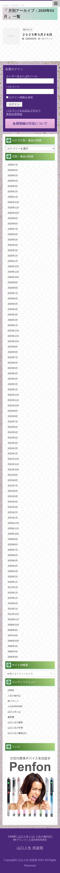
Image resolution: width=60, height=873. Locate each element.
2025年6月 (13, 234)
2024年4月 (13, 309)
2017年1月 (13, 587)
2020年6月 (13, 555)
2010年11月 (13, 619)
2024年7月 (13, 293)
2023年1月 (13, 389)
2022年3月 (13, 443)
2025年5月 (13, 239)
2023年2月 (13, 384)
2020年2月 (13, 576)
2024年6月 (13, 298)
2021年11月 (13, 464)
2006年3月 (13, 651)
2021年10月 (13, 469)
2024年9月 (13, 282)
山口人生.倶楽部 (30, 848)
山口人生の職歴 (15, 722)
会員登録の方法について (30, 123)
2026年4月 (13, 181)
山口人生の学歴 (15, 728)
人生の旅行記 (14, 695)
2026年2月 (13, 191)
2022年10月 (13, 405)
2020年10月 (13, 534)
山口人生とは (14, 711)
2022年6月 (13, 427)
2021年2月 (13, 512)
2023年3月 (13, 379)
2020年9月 (13, 539)
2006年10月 (13, 641)
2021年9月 (13, 475)
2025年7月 (13, 229)
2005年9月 (13, 657)
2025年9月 (13, 218)
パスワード (13, 86)
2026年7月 (13, 165)
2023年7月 (13, 357)
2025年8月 (13, 223)
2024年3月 (13, 314)
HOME (11, 690)
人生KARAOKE (15, 706)
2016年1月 (13, 592)
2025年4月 (13, 245)
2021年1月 (13, 518)
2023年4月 (13, 373)
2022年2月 (13, 448)
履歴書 (11, 717)
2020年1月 (13, 582)
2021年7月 (13, 485)
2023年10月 (13, 341)
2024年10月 (13, 277)
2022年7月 (13, 421)
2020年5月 (13, 560)
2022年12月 (13, 395)
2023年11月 (13, 336)
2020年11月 (13, 528)
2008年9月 (13, 630)
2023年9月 (13, 346)
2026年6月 (13, 170)
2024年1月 (13, 325)
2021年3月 (13, 507)
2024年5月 (13, 304)
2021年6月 (13, 491)
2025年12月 (13, 202)
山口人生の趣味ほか (17, 733)
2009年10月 (13, 625)
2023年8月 (13, 352)
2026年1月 (13, 197)
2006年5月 (13, 646)
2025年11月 (13, 207)
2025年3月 (13, 250)
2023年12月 (13, 330)
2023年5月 (13, 368)
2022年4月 (13, 437)
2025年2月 (13, 255)
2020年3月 (13, 571)
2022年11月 (13, 400)
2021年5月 (13, 496)
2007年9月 (13, 635)
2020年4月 (13, 566)
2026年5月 (13, 175)
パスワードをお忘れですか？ (23, 110)
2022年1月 (13, 453)
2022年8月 (13, 416)
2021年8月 (13, 480)
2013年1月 (13, 608)
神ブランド (47, 38)
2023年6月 (13, 363)
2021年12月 (13, 459)
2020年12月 (13, 523)
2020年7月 (13, 550)
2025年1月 (13, 261)
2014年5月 (13, 603)
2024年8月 (13, 288)
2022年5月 (13, 432)
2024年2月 (13, 320)
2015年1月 (13, 598)
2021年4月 (13, 501)
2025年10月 (13, 213)
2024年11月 (13, 272)
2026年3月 (13, 186)
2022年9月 (13, 411)
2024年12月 (13, 266)
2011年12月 (13, 614)
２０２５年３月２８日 (37, 34)
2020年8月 (13, 544)
